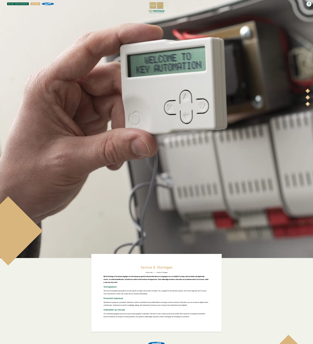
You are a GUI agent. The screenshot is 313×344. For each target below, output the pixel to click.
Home (154, 272)
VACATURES (35, 4)
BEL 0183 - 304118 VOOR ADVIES (18, 4)
